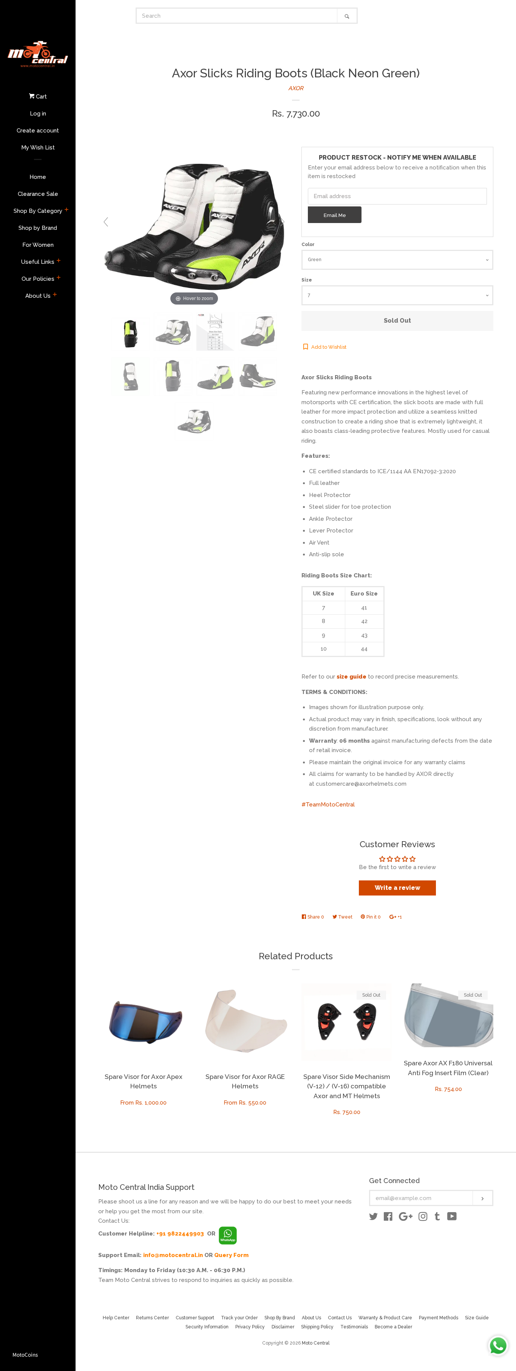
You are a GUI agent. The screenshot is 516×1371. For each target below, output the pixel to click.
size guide (351, 676)
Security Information (207, 1326)
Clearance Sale (38, 194)
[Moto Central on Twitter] (373, 1218)
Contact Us (340, 1317)
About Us (38, 295)
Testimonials (354, 1326)
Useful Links (37, 262)
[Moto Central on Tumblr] (437, 1218)
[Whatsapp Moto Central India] (227, 1233)
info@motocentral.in (173, 1255)
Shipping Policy (317, 1326)
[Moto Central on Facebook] (388, 1218)
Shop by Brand (38, 228)
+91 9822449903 (180, 1233)
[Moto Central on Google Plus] (405, 1218)
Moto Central (315, 1343)
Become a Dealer (393, 1326)
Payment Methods (438, 1317)
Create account (38, 130)
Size (306, 280)
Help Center (116, 1317)
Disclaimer (283, 1326)
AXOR (295, 88)
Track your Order (239, 1317)
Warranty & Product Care (385, 1317)
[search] (237, 16)
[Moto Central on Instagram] (423, 1218)
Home (37, 177)
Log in (38, 113)
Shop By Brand (279, 1317)
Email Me (335, 215)
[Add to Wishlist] (182, 989)
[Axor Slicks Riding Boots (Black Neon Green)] (131, 334)
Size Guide (477, 1317)
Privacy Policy (250, 1326)
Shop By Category (38, 211)
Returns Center (152, 1317)
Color (308, 244)
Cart (40, 96)
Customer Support (195, 1317)
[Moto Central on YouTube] (452, 1218)
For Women (38, 245)
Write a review (397, 887)
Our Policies (38, 278)
